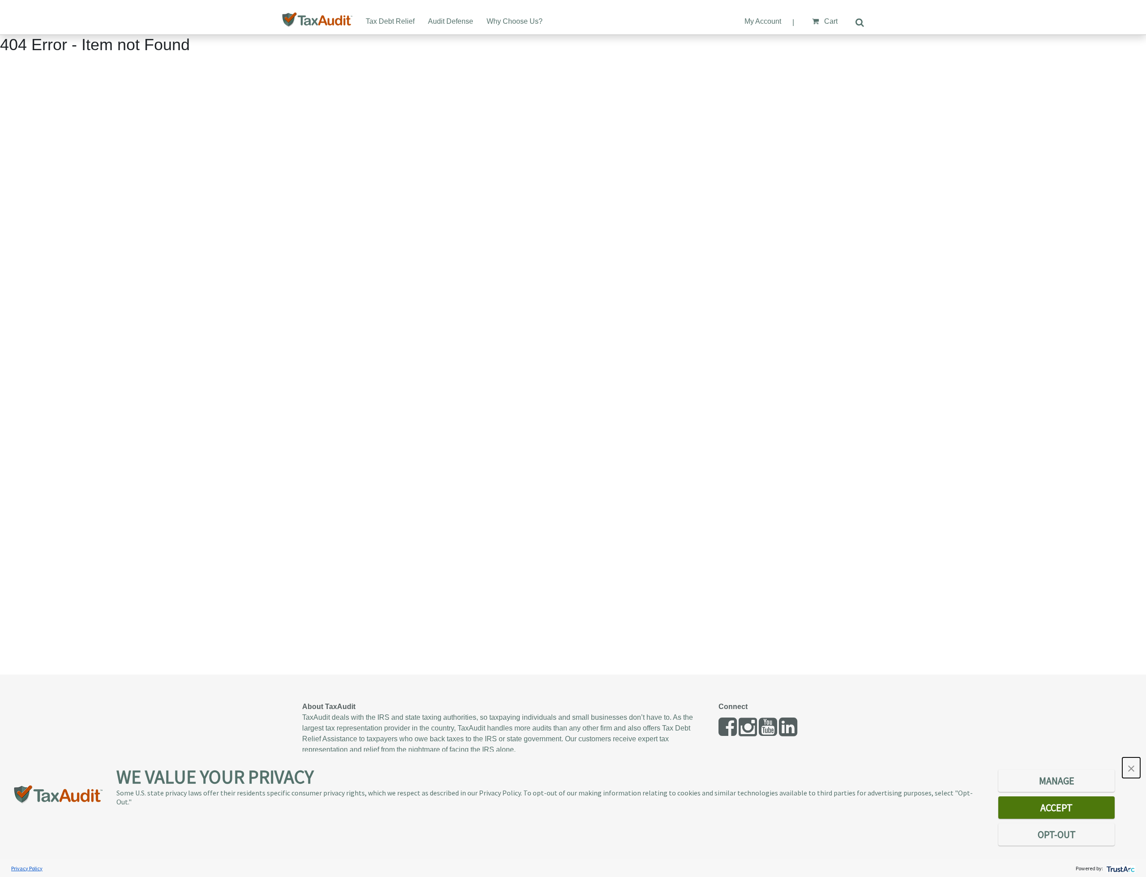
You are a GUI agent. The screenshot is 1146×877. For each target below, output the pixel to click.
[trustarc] (1120, 868)
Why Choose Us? (515, 21)
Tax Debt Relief (390, 21)
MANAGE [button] (1056, 780)
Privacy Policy (27, 868)
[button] (1131, 767)
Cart (830, 21)
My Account (762, 21)
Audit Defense (450, 21)
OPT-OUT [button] (1057, 834)
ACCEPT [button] (1056, 807)
